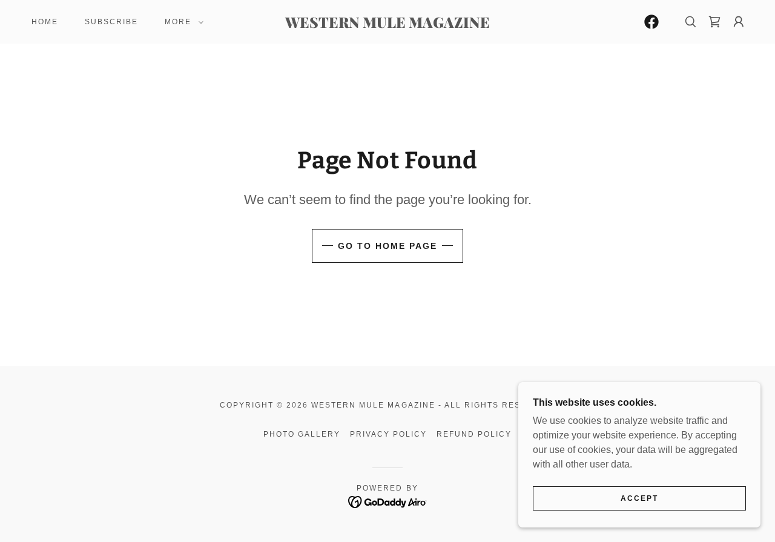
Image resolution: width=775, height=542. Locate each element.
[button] (181, 22)
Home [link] (44, 22)
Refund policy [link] (474, 434)
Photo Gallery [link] (301, 434)
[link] (387, 24)
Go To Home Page (387, 246)
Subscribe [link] (111, 22)
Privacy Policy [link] (388, 434)
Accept (639, 498)
